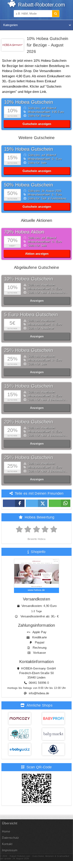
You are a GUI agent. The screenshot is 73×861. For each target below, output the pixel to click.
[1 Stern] (19, 529)
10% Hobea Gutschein (28, 102)
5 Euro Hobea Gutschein (31, 314)
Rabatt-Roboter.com (41, 5)
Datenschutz (10, 837)
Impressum (9, 850)
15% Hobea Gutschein (28, 149)
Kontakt (7, 844)
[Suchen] (55, 13)
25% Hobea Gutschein (28, 350)
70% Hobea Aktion (24, 232)
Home (6, 831)
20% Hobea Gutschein (28, 421)
